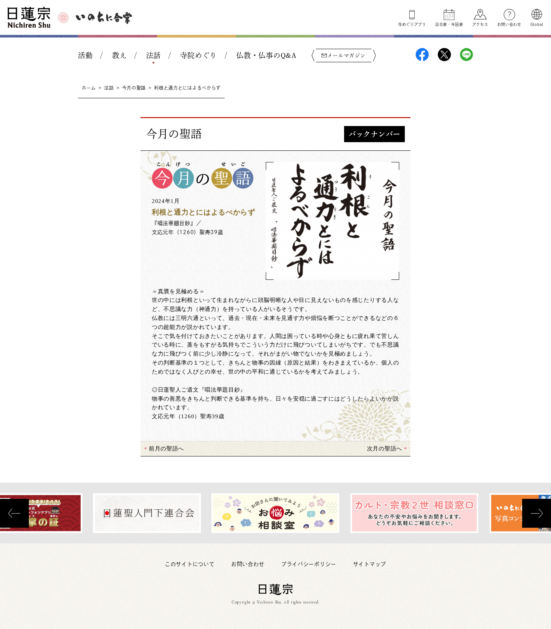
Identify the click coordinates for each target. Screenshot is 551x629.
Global (537, 24)
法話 (153, 55)
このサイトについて (189, 564)
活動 (85, 55)
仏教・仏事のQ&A (266, 55)
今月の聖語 (134, 88)
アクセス (480, 24)
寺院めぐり (198, 55)
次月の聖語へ (384, 449)
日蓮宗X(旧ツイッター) (444, 54)
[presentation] (14, 513)
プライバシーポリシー (308, 564)
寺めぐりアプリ (412, 24)
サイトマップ (369, 564)
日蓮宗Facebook (422, 54)
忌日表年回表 (449, 24)
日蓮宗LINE (466, 54)
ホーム (89, 88)
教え (119, 55)
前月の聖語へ (166, 449)
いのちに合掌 (104, 17)
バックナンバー (374, 134)
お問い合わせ (509, 24)
